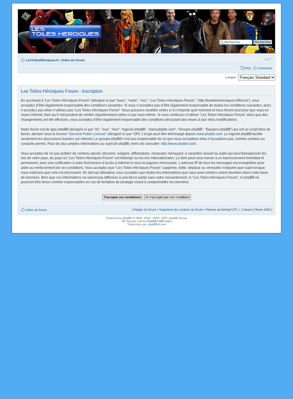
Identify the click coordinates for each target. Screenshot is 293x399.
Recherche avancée (258, 46)
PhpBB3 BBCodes (159, 221)
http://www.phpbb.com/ (178, 144)
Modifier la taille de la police (268, 59)
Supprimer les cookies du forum (181, 209)
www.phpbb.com (209, 134)
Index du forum (73, 60)
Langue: (231, 77)
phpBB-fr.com (157, 224)
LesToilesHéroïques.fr (42, 60)
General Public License (87, 134)
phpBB (127, 218)
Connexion (264, 68)
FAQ (248, 68)
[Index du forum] (22, 12)
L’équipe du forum (144, 209)
